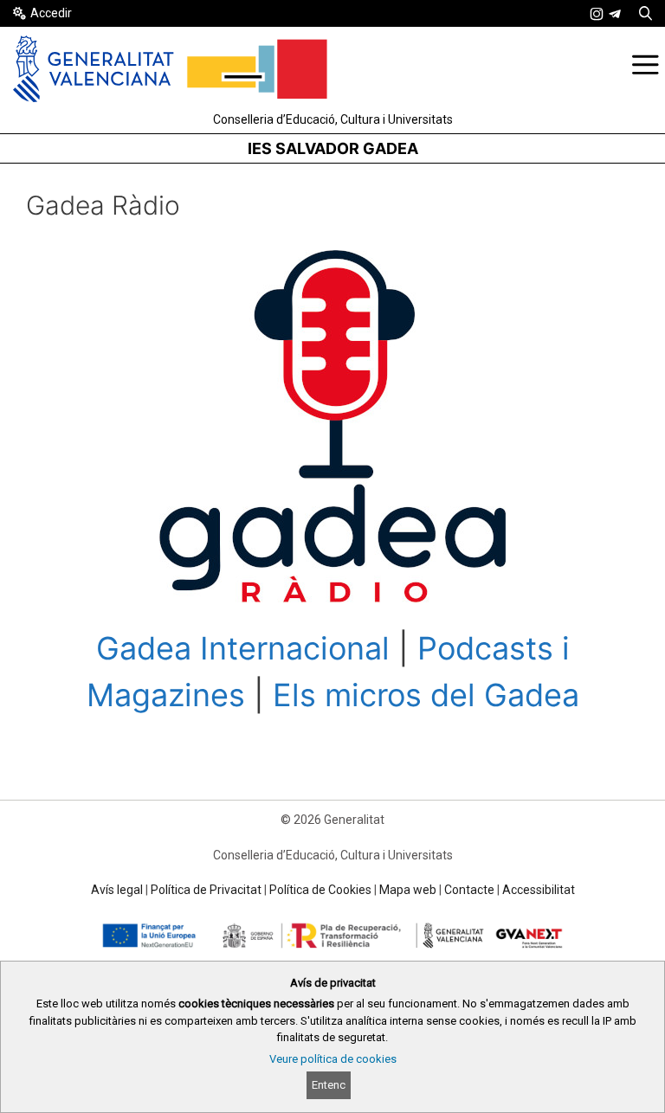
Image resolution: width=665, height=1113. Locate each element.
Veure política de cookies (333, 1058)
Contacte (469, 890)
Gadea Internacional (243, 648)
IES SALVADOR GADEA (333, 148)
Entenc (328, 1084)
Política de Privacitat (206, 890)
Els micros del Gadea (426, 695)
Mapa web (407, 890)
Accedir (51, 13)
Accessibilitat (538, 890)
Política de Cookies (320, 890)
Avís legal (117, 890)
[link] (596, 14)
